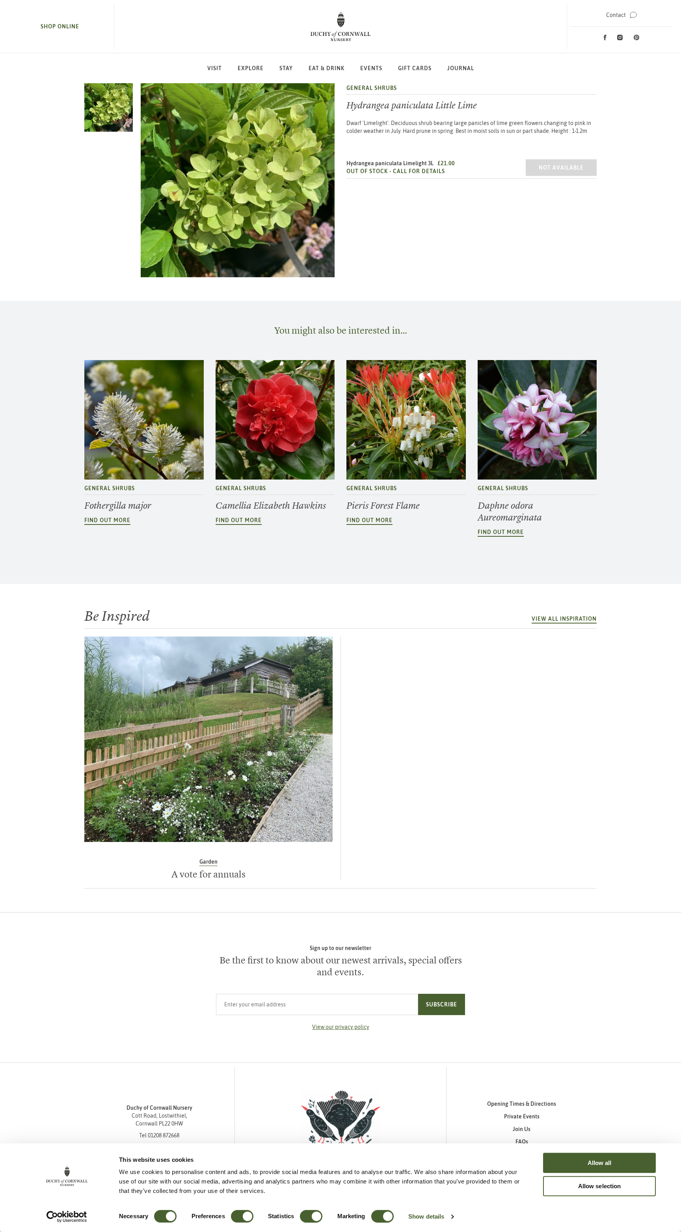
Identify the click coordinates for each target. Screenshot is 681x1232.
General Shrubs (371, 88)
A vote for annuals (208, 874)
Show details (426, 1216)
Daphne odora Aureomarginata (510, 511)
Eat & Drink (326, 68)
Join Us (521, 1129)
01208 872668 (163, 1135)
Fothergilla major (117, 505)
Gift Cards (415, 68)
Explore (251, 68)
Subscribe (441, 1004)
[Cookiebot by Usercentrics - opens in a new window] (66, 1217)
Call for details (419, 171)
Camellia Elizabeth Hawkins (271, 505)
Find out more (107, 520)
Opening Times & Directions (521, 1104)
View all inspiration (564, 619)
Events (371, 68)
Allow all (600, 1162)
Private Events (522, 1116)
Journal (460, 68)
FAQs (521, 1142)
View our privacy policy (340, 1027)
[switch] (242, 1216)
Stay (286, 68)
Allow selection (599, 1186)
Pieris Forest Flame (383, 505)
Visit (214, 68)
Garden (208, 862)
